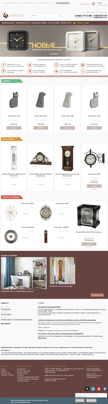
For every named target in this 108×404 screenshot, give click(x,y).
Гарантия (41, 3)
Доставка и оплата (30, 3)
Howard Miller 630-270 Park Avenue (88, 232)
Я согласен (80, 400)
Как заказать (21, 369)
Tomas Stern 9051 (94, 174)
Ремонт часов (66, 23)
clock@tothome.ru (92, 377)
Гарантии (20, 375)
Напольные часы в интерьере (61, 286)
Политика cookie (22, 381)
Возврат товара (22, 373)
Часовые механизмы (39, 23)
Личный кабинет (84, 4)
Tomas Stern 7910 (94, 116)
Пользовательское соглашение (28, 379)
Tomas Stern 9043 (62, 203)
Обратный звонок (63, 3)
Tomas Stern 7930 (67, 116)
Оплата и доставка (23, 371)
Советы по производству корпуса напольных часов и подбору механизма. (67, 320)
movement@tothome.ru (94, 370)
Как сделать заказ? (17, 3)
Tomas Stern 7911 (14, 116)
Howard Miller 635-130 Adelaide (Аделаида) (40, 175)
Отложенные (102, 5)
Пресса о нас (5, 373)
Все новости (5, 323)
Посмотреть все (97, 295)
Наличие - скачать (7, 375)
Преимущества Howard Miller (49, 307)
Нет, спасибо (91, 400)
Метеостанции (53, 23)
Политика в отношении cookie (20, 402)
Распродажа (6, 309)
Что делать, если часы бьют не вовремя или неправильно (60, 333)
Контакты (49, 3)
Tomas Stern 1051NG (61, 227)
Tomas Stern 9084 (27, 227)
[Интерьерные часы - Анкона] (13, 18)
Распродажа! (6, 314)
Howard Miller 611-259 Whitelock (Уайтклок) (14, 175)
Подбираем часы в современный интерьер (17, 291)
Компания (5, 366)
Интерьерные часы (23, 23)
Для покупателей (24, 366)
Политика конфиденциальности (28, 377)
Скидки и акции (83, 23)
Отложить (14, 184)
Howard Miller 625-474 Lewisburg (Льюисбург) (67, 175)
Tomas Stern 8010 (27, 203)
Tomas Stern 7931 (40, 116)
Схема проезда (50, 372)
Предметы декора (8, 23)
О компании (5, 3)
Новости (4, 371)
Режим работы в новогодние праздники (16, 319)
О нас (3, 369)
